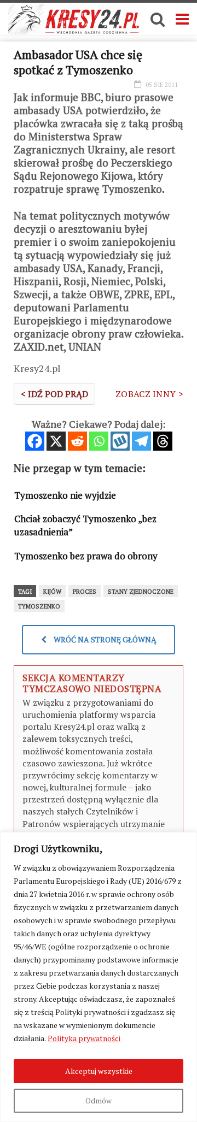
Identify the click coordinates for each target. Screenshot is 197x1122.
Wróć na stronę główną (104, 639)
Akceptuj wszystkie (98, 1071)
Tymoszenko (39, 606)
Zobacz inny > (149, 394)
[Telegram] (141, 441)
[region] (98, 977)
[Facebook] (34, 441)
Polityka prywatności (84, 1038)
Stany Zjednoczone (140, 591)
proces (84, 591)
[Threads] (162, 441)
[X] (56, 441)
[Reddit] (77, 441)
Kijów (52, 591)
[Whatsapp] (98, 441)
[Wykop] (120, 441)
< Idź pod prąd (54, 394)
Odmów (98, 1100)
